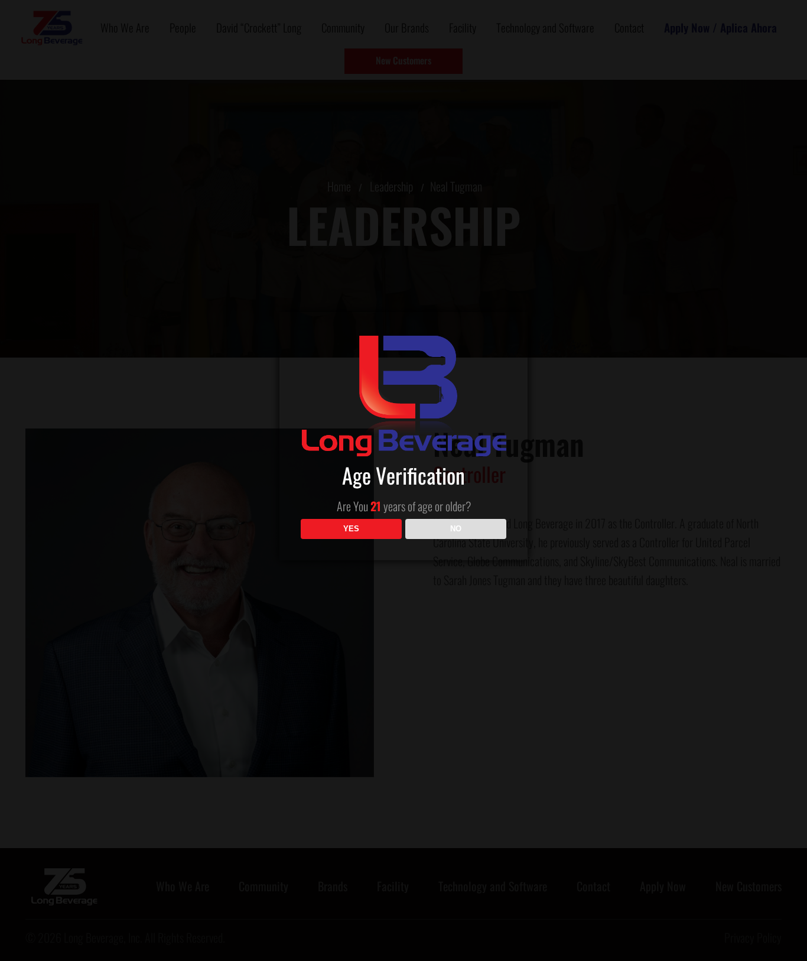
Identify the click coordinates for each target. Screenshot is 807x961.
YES (351, 528)
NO (455, 528)
